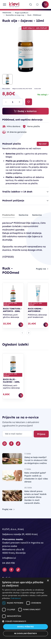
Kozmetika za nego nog (15, 15)
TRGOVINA (6, 13)
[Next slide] (28, 332)
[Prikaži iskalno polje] (30, 4)
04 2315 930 (8, 563)
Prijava (41, 434)
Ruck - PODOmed (34, 15)
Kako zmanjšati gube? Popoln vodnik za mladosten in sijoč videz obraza (36, 477)
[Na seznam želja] (28, 101)
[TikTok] (18, 443)
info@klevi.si (9, 557)
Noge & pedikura (21, 13)
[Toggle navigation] (4, 4)
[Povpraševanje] (37, 4)
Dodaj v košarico (27, 111)
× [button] (48, 581)
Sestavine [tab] (23, 215)
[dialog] (25, 608)
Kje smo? (42, 144)
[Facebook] (11, 443)
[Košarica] (45, 4)
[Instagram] (4, 443)
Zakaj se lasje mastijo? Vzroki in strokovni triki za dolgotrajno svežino (35, 460)
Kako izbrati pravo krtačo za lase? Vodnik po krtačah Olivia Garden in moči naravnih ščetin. (35, 497)
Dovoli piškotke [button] (25, 626)
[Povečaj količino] (19, 102)
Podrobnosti (16, 598)
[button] (25, 621)
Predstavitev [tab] (8, 215)
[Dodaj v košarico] (21, 324)
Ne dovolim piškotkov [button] (25, 633)
